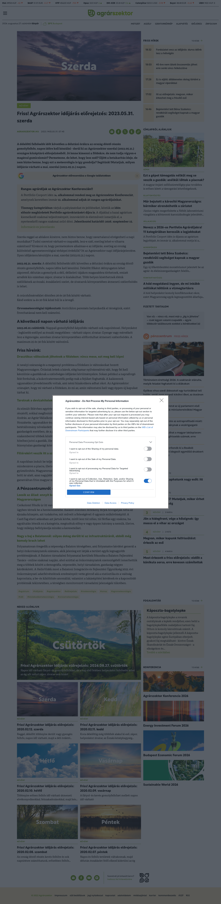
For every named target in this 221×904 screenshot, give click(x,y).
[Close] (162, 401)
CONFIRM (88, 492)
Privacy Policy (127, 503)
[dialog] (110, 452)
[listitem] (110, 442)
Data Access (110, 503)
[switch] (148, 449)
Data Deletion (93, 503)
